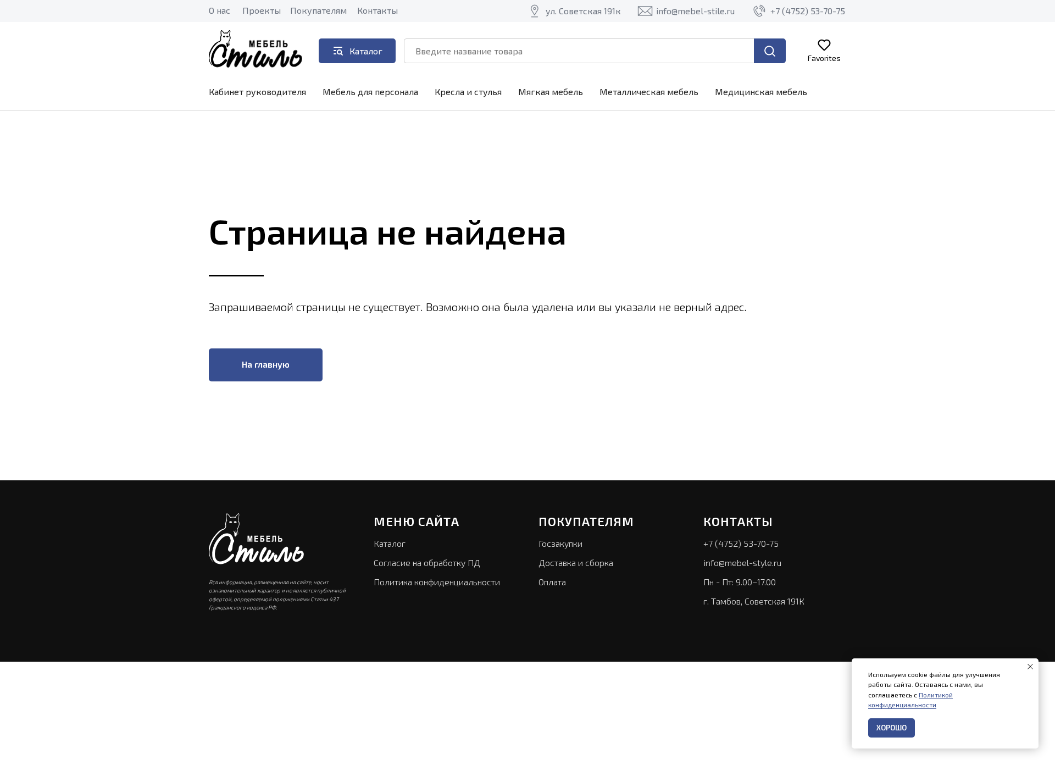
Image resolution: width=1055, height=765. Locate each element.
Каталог (390, 543)
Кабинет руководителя (257, 91)
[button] (824, 50)
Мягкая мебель (550, 91)
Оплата (552, 581)
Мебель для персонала (370, 91)
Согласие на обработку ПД (427, 562)
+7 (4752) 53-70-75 (741, 543)
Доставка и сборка (575, 562)
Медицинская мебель (761, 91)
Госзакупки (560, 543)
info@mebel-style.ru (742, 562)
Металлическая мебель (648, 91)
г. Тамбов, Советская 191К (753, 601)
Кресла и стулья (468, 91)
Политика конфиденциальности (437, 581)
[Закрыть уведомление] (1030, 666)
